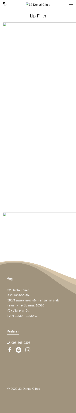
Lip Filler (38, 15)
